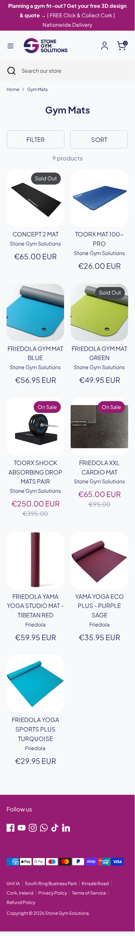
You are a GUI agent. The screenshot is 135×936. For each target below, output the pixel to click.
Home (13, 89)
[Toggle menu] (10, 46)
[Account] (104, 43)
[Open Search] (11, 71)
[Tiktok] (55, 828)
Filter (35, 139)
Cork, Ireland (20, 893)
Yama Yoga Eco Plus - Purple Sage (99, 606)
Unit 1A (13, 883)
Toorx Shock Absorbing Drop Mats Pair (35, 472)
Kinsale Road (95, 883)
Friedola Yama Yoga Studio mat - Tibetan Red (35, 606)
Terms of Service (89, 893)
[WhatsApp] (44, 828)
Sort (99, 139)
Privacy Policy (52, 893)
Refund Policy (21, 902)
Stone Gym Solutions (67, 913)
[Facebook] (10, 828)
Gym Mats (37, 89)
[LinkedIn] (66, 828)
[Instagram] (33, 828)
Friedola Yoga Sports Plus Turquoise (35, 729)
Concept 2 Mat (35, 234)
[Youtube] (21, 828)
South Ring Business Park (51, 883)
